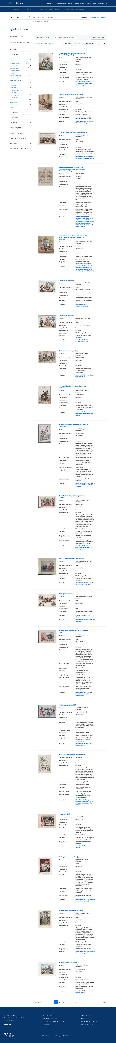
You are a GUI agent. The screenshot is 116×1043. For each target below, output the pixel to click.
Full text (45, 21)
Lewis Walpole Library (81, 81)
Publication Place (18, 138)
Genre (12, 60)
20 (88, 44)
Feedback (46, 1024)
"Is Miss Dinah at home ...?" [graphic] (71, 94)
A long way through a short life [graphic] (72, 755)
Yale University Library (16, 3)
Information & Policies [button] (74, 9)
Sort (71, 44)
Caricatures (13, 100)
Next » (51, 44)
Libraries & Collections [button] (49, 9)
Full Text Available (19, 149)
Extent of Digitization (20, 42)
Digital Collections (18, 29)
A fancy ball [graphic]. (66, 594)
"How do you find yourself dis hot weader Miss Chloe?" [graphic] (72, 54)
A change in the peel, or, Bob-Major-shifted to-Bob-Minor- (74, 425)
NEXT (105, 1002)
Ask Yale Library (79, 3)
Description (37, 21)
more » (12, 107)
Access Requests (61, 3)
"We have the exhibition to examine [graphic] (73, 132)
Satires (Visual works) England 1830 (15, 70)
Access (13, 49)
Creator (13, 123)
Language (14, 117)
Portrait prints (14, 105)
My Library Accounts (50, 1018)
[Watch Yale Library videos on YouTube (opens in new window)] (10, 1024)
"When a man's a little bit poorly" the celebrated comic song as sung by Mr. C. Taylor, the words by (72, 169)
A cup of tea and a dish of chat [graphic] (72, 558)
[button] (84, 17)
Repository (15, 54)
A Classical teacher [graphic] (68, 351)
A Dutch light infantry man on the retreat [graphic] (72, 387)
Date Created (16, 143)
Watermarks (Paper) (16, 80)
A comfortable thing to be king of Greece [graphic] (72, 496)
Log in (70, 3)
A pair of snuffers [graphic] (68, 962)
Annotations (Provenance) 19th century (16, 90)
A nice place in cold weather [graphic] (71, 857)
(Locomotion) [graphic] (66, 280)
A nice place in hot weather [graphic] (71, 910)
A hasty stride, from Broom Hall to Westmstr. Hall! (73, 631)
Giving (83, 1018)
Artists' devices (14, 102)
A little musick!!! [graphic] (67, 705)
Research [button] (16, 9)
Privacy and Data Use (89, 1021)
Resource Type (16, 112)
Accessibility (86, 1015)
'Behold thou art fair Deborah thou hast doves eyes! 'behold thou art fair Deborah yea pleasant (74, 237)
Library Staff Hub (87, 1024)
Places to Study (102, 3)
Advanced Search (99, 17)
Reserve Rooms (91, 3)
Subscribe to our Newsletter (53, 1021)
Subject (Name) (17, 133)
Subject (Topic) (16, 128)
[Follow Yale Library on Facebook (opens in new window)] (5, 1024)
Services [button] (30, 9)
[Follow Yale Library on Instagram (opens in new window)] (7, 1024)
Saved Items (49, 3)
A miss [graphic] (64, 814)
